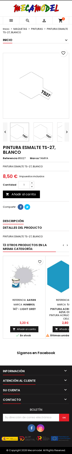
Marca (34, 158)
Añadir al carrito (21, 194)
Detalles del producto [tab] (22, 227)
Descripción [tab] (13, 221)
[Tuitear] (27, 207)
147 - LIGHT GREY (24, 309)
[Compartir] (20, 207)
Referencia (10, 158)
